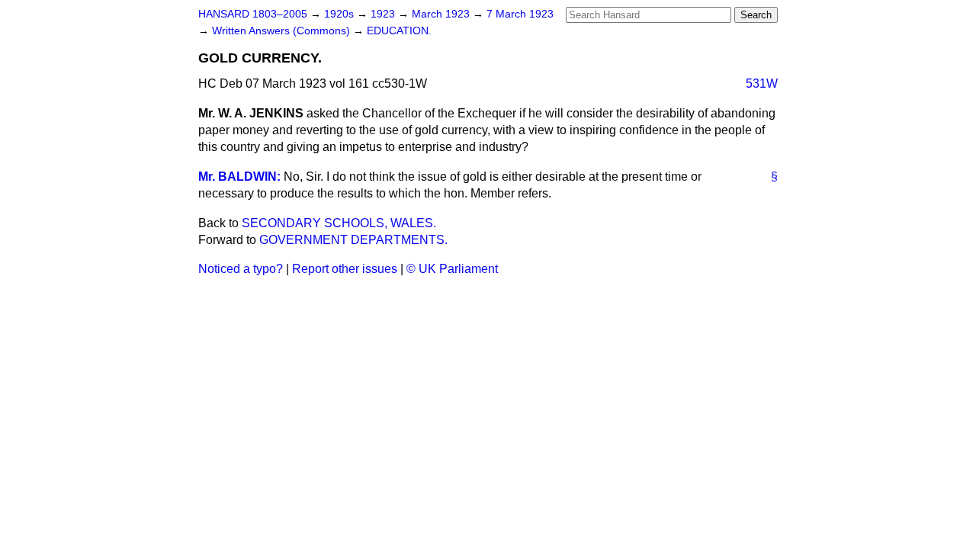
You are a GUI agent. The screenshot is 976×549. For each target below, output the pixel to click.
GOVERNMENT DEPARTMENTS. (353, 239)
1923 (384, 14)
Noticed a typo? (240, 268)
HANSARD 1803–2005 (252, 14)
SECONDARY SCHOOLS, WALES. (339, 223)
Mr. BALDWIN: (239, 176)
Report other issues (344, 268)
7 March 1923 (520, 14)
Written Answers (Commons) (282, 31)
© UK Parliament (452, 268)
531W (762, 83)
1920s (340, 14)
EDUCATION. (399, 31)
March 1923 (442, 14)
